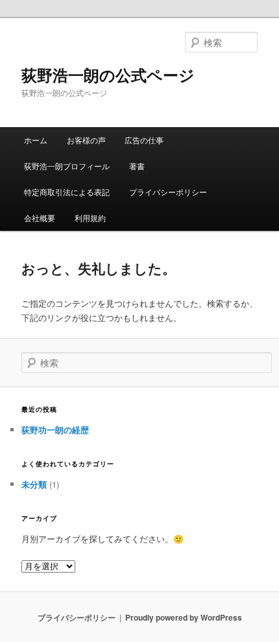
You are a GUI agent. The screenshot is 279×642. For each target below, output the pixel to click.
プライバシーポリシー (168, 191)
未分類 (34, 484)
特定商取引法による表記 (67, 191)
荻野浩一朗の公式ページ (108, 75)
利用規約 (90, 217)
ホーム (35, 139)
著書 (137, 165)
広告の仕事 (144, 139)
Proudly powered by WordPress (183, 617)
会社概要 (39, 217)
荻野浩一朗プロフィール (67, 165)
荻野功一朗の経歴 (55, 429)
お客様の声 (86, 139)
